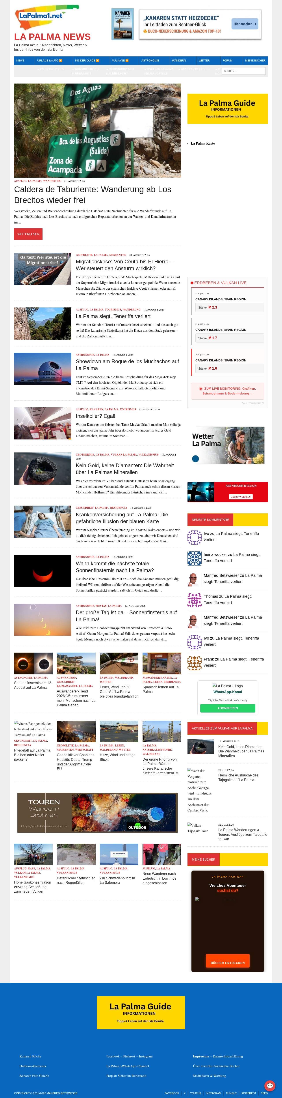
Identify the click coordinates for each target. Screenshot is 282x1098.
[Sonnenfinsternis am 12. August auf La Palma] (33, 671)
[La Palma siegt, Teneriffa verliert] (42, 336)
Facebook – (114, 1056)
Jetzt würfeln (240, 496)
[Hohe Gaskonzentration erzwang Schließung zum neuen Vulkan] (33, 862)
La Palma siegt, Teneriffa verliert (113, 316)
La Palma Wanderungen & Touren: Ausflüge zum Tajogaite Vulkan (242, 834)
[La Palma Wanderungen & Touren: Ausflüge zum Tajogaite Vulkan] (200, 830)
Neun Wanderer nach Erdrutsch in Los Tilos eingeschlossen (159, 878)
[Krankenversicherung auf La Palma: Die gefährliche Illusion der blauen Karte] (42, 535)
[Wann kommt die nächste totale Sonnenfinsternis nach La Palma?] (42, 584)
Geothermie (85, 454)
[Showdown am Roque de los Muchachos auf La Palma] (42, 382)
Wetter (105, 682)
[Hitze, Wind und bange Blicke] (119, 739)
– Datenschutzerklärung (218, 1056)
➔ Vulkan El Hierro (195, 69)
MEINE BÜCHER (255, 60)
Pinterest (129, 1056)
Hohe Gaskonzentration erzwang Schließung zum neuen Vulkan (32, 886)
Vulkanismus (148, 454)
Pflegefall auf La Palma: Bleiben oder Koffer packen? (32, 754)
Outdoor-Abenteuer (33, 1066)
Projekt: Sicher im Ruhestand (126, 1075)
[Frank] (194, 667)
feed (264, 1093)
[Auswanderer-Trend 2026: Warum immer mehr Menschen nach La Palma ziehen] (76, 671)
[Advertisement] (227, 234)
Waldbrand (124, 677)
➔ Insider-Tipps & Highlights (87, 71)
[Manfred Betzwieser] (194, 583)
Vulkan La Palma (124, 454)
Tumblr (231, 1093)
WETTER (204, 60)
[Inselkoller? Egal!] (42, 436)
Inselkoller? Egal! (95, 416)
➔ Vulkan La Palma (160, 69)
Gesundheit (85, 508)
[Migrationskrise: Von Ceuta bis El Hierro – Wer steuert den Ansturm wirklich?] (42, 282)
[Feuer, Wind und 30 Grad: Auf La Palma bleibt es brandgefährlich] (119, 671)
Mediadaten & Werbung (209, 1075)
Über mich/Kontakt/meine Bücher (216, 1066)
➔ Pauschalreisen (50, 69)
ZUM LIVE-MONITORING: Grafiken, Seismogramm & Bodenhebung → (229, 391)
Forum (227, 60)
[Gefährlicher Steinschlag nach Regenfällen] (76, 862)
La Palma (35, 181)
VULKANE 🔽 (120, 60)
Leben (157, 682)
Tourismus (113, 309)
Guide (167, 677)
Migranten (117, 255)
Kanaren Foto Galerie (34, 1075)
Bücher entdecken (228, 963)
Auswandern (66, 677)
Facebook (172, 1093)
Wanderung (52, 181)
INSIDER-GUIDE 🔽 (87, 60)
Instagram (146, 1056)
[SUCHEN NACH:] (244, 71)
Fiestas (101, 606)
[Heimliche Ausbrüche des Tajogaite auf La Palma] (200, 810)
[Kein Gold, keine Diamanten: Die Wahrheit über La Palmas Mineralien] (42, 481)
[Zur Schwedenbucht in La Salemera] (119, 862)
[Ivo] (194, 541)
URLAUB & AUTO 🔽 (49, 60)
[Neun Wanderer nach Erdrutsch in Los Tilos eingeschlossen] (162, 862)
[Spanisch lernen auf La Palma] (162, 671)
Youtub (195, 1093)
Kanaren (96, 409)
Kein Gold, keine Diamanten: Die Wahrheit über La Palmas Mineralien (241, 751)
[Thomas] (194, 604)
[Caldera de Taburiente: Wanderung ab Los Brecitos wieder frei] (97, 174)
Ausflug (20, 181)
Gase (31, 868)
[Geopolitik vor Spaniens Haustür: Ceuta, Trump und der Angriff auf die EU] (76, 739)
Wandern (179, 60)
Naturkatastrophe (157, 750)
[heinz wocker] (194, 562)
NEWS (20, 60)
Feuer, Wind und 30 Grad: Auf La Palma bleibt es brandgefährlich (119, 691)
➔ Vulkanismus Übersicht (123, 71)
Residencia (118, 508)
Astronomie (150, 60)
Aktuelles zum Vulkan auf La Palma (222, 728)
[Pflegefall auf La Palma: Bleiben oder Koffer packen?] (33, 734)
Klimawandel (67, 686)
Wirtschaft (84, 750)
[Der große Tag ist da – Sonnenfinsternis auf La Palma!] (42, 633)
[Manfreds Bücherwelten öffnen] (228, 927)
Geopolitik (84, 255)
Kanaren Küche (30, 1056)
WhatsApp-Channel (135, 1066)
